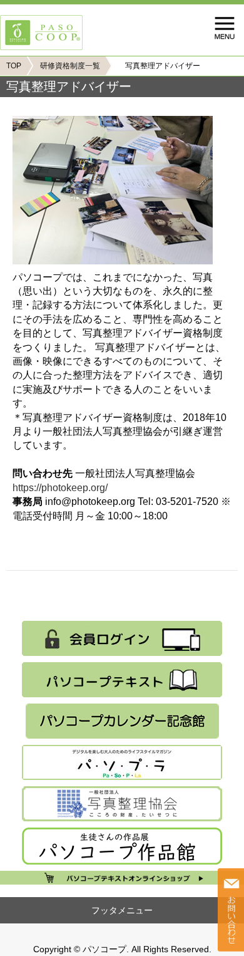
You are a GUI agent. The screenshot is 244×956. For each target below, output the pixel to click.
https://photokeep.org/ (60, 487)
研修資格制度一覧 (70, 65)
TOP (13, 65)
